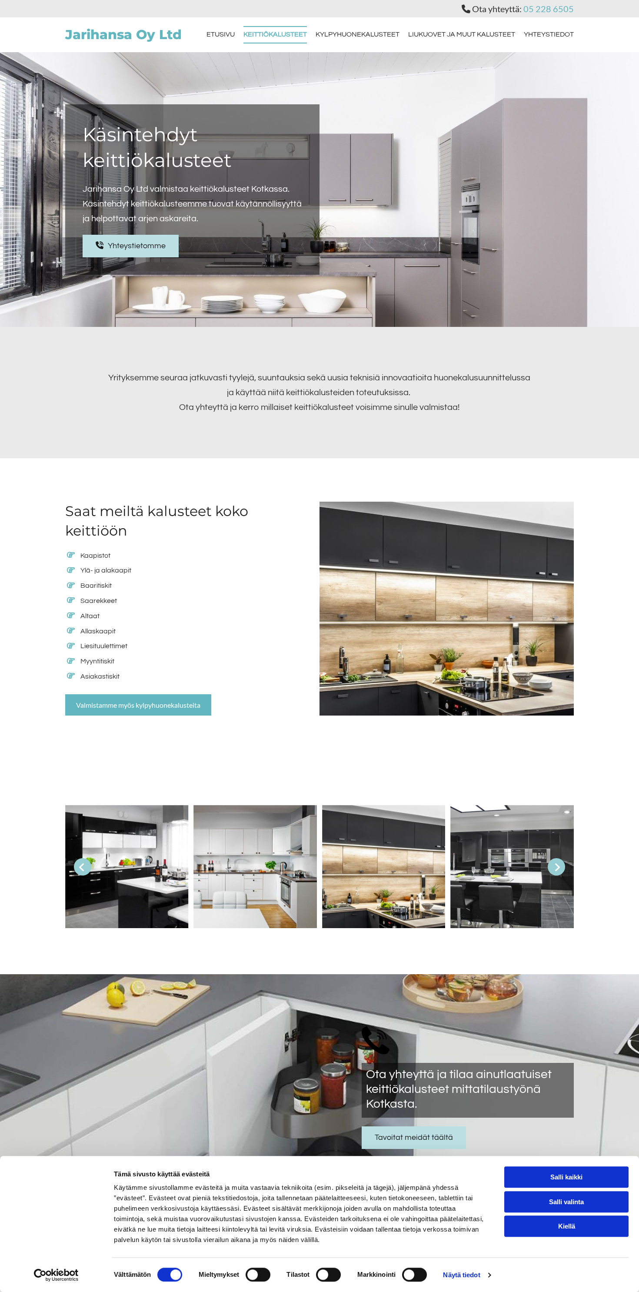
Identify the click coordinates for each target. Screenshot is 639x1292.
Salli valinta (566, 1201)
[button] (131, 246)
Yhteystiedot (549, 34)
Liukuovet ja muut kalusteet (461, 34)
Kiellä (566, 1226)
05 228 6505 (548, 8)
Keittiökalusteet (275, 34)
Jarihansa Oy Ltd (123, 35)
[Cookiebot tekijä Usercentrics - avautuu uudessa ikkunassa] (56, 1275)
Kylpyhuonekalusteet (357, 34)
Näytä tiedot (461, 1275)
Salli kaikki (566, 1177)
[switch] (258, 1275)
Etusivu (220, 34)
